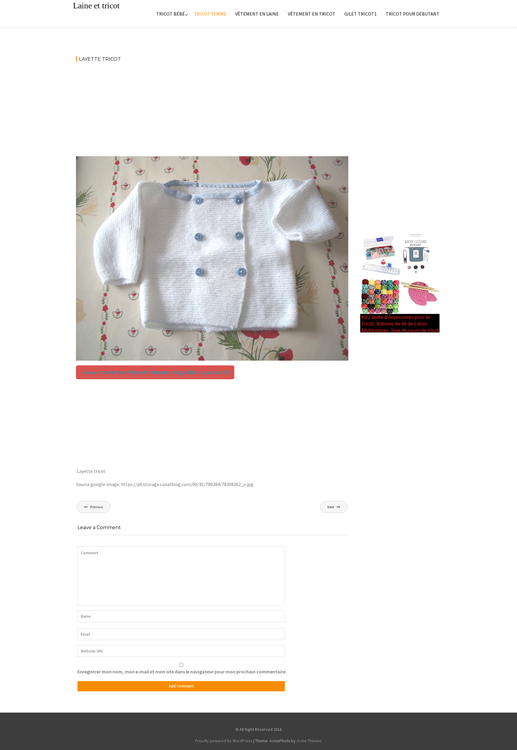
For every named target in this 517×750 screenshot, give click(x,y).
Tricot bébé (170, 14)
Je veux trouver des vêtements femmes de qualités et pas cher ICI (155, 372)
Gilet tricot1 (360, 14)
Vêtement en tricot (311, 14)
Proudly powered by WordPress (224, 740)
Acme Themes (309, 740)
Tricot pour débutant (413, 14)
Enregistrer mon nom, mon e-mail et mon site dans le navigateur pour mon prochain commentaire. (182, 672)
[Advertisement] (212, 112)
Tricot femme (210, 14)
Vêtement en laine (257, 14)
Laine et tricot (96, 5)
